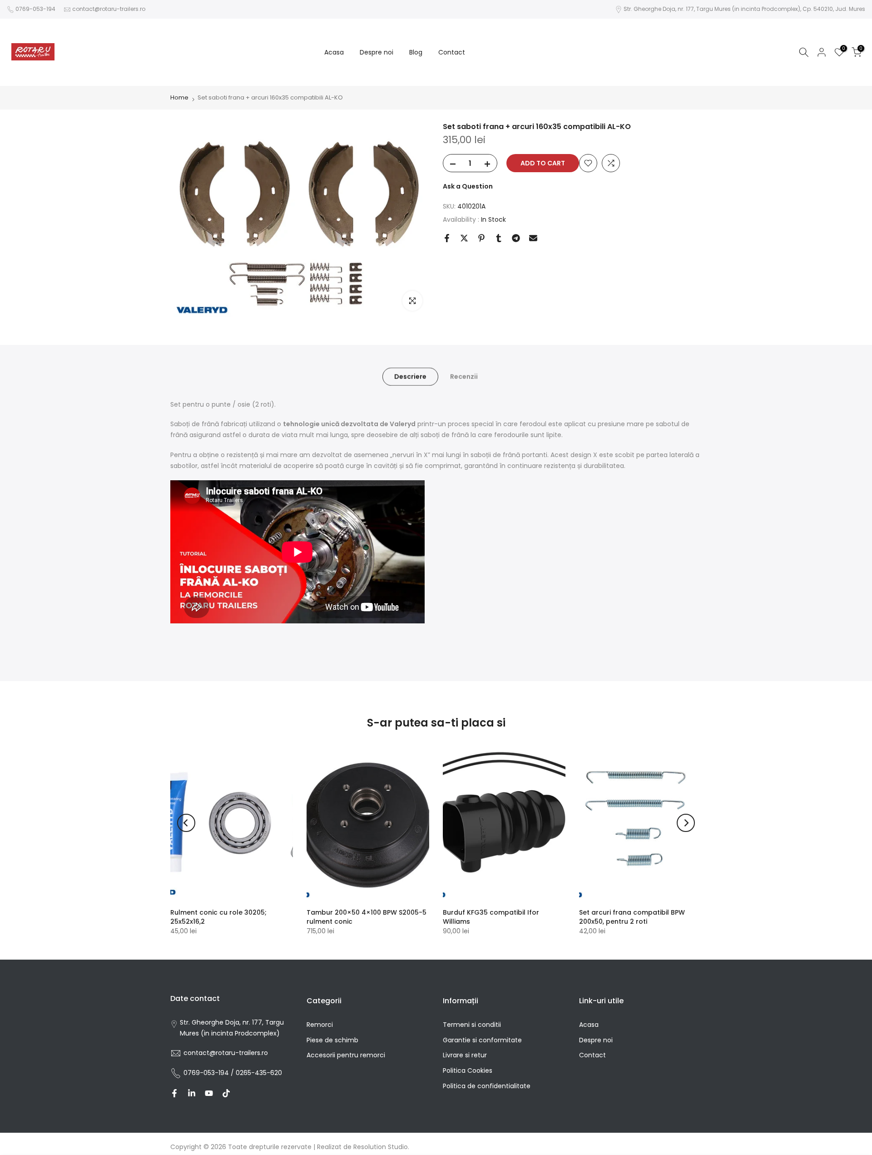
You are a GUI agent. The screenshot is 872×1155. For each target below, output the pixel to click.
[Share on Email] (533, 238)
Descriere (410, 376)
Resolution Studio (380, 1146)
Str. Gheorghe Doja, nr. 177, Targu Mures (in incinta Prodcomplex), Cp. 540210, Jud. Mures (744, 9)
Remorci (320, 1024)
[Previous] (186, 823)
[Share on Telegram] (516, 238)
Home (179, 97)
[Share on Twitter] (464, 238)
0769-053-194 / (209, 1072)
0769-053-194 (35, 9)
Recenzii (464, 376)
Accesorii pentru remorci (346, 1055)
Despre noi (376, 52)
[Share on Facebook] (447, 238)
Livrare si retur (465, 1055)
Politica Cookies (467, 1070)
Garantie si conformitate (482, 1040)
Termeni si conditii (472, 1024)
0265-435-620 (259, 1072)
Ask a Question (468, 186)
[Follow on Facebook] (174, 1093)
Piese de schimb (332, 1040)
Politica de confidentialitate (486, 1085)
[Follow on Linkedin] (192, 1093)
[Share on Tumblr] (499, 238)
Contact (451, 52)
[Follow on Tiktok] (226, 1093)
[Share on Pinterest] (481, 238)
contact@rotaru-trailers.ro (108, 9)
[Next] (686, 823)
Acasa (334, 52)
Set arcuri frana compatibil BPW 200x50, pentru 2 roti (632, 917)
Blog (415, 52)
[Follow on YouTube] (209, 1093)
